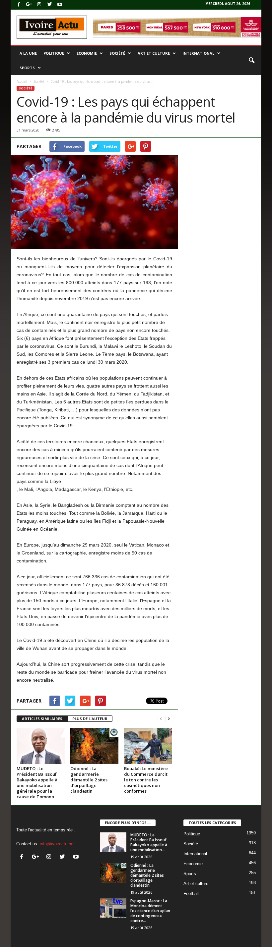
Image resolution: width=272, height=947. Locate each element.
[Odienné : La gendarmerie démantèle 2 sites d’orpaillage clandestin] (94, 745)
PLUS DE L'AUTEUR (89, 718)
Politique (53, 53)
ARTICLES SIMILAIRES (42, 718)
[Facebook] (19, 5)
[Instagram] (39, 5)
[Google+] (29, 5)
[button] (251, 60)
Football (191, 893)
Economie (87, 53)
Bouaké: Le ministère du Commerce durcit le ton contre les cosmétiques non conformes (146, 779)
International (198, 53)
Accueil (22, 81)
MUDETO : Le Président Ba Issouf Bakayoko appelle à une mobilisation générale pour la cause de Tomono (37, 782)
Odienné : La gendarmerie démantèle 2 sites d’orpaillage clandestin (88, 779)
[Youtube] (60, 5)
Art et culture (154, 53)
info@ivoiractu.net (57, 843)
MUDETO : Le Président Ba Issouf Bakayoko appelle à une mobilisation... (148, 842)
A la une (28, 53)
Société (117, 53)
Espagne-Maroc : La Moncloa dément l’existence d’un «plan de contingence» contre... (150, 910)
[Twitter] (49, 5)
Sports (27, 67)
